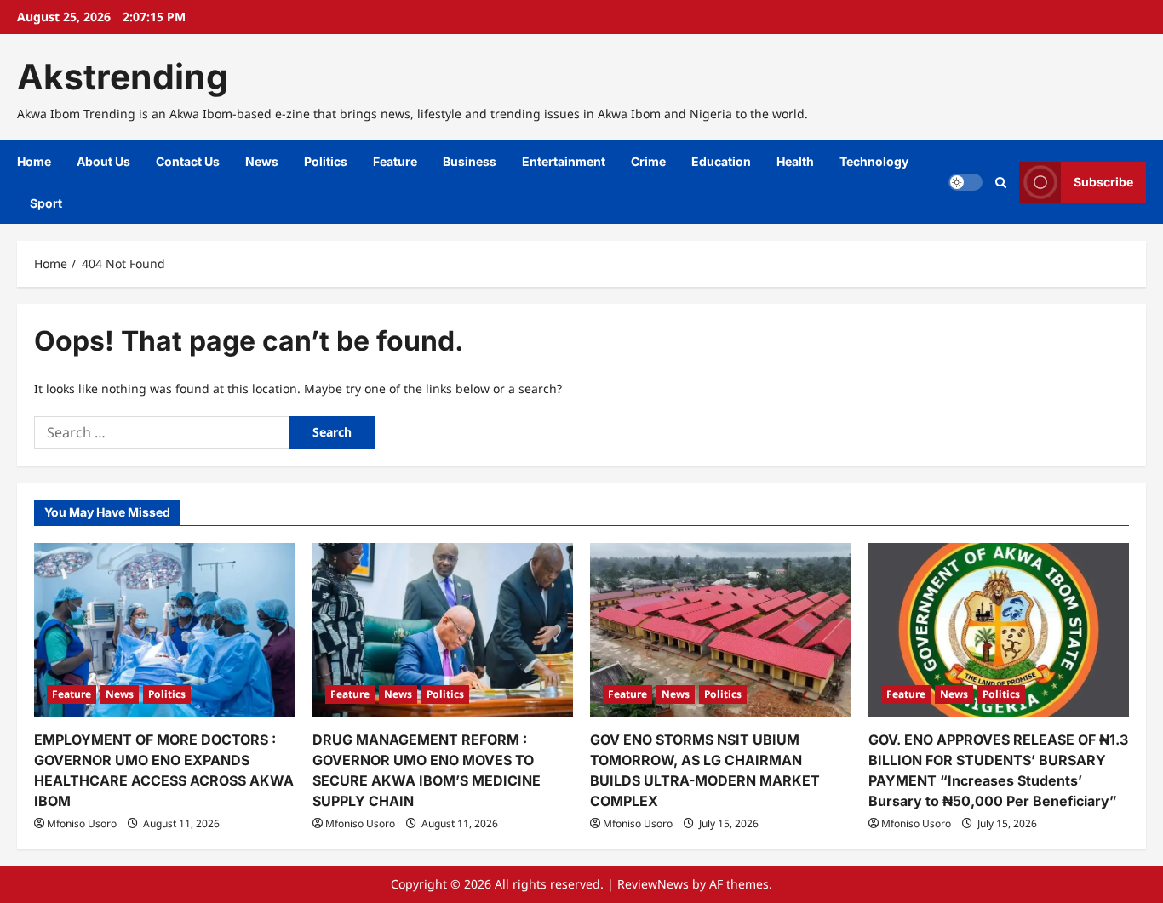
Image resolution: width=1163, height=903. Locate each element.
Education (721, 161)
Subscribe (1103, 181)
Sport (46, 203)
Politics (325, 161)
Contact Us (188, 161)
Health (795, 161)
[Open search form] (1000, 182)
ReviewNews (653, 884)
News (261, 161)
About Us (103, 161)
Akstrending (122, 76)
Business (469, 161)
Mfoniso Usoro (82, 823)
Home (34, 161)
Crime (648, 161)
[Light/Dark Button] (965, 182)
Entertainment (563, 161)
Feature (395, 161)
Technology (873, 161)
